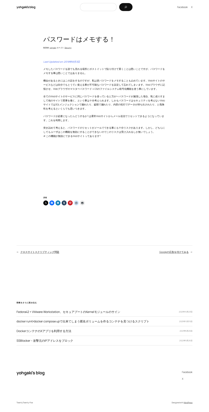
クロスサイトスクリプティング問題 (39, 252)
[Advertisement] (104, 170)
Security (68, 47)
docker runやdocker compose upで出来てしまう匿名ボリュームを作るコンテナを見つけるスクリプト (83, 321)
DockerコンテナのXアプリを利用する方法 (44, 331)
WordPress (188, 402)
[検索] (125, 7)
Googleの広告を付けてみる (174, 252)
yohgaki (53, 47)
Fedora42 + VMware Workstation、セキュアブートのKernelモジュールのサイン (68, 312)
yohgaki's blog (26, 7)
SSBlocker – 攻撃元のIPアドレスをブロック (45, 340)
